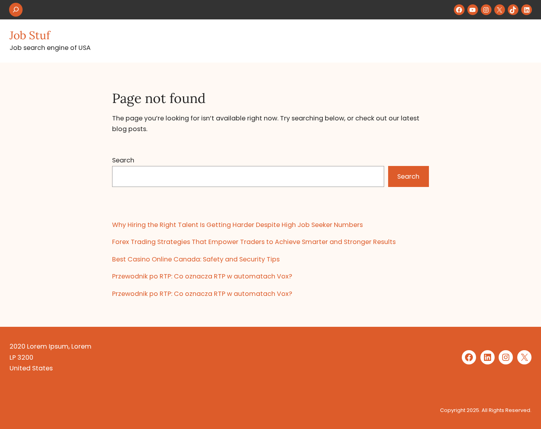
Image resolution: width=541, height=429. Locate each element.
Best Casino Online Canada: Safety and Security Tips (196, 259)
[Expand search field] (16, 10)
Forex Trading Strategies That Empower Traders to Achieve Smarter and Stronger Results (254, 241)
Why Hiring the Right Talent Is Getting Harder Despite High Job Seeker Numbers (237, 224)
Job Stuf (30, 35)
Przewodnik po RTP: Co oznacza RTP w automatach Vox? (202, 276)
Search (123, 160)
